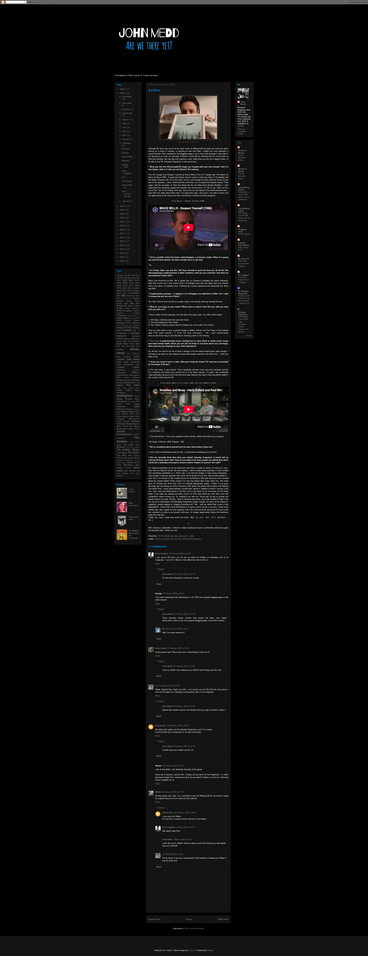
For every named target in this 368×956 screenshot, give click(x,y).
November (127, 103)
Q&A (167, 539)
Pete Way (131, 401)
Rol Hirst (177, 539)
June (124, 127)
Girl (129, 341)
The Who (121, 455)
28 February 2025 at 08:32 (178, 726)
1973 (131, 283)
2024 (122, 206)
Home (189, 919)
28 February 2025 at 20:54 (185, 813)
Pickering (121, 406)
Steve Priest (134, 429)
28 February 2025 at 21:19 (177, 629)
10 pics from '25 (131, 278)
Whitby (130, 462)
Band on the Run (124, 298)
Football (126, 330)
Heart (125, 343)
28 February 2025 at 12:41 (184, 666)
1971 (119, 283)
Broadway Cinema (131, 311)
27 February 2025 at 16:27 (173, 593)
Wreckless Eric (131, 465)
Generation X (123, 333)
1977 (131, 285)
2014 (122, 245)
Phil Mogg (133, 404)
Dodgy (120, 327)
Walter (158, 792)
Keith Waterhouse (125, 365)
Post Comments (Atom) (194, 928)
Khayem (125, 160)
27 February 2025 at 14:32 (180, 554)
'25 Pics (135, 275)
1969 (130, 280)
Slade (129, 424)
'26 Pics (120, 278)
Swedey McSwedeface (192, 539)
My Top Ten (244, 259)
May (124, 131)
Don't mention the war (126, 193)
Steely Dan (128, 426)
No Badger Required (243, 292)
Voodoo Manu (244, 234)
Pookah (125, 153)
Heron (132, 344)
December (127, 96)
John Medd (167, 574)
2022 (122, 214)
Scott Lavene (123, 421)
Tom (130, 455)
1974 (137, 283)
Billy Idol (134, 303)
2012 (122, 253)
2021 (122, 218)
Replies (161, 569)
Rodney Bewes (128, 417)
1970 (137, 280)
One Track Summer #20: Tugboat (243, 263)
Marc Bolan (123, 378)
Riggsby (124, 411)
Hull (137, 343)
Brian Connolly (132, 308)
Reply (157, 564)
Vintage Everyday (242, 313)
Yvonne (128, 468)
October (126, 109)
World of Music (242, 151)
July (124, 123)
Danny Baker (123, 318)
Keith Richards (131, 362)
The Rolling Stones (128, 449)
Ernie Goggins (161, 554)
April (124, 135)
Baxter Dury (122, 303)
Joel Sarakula (124, 357)
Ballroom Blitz (133, 296)
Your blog (154, 341)
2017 (122, 233)
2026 (122, 89)
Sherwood (121, 424)
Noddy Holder (124, 390)
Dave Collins (134, 318)
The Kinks (128, 445)
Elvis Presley (133, 327)
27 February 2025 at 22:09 (168, 686)
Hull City (121, 346)
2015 (122, 241)
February (126, 143)
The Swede (127, 181)
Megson (136, 378)
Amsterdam (134, 293)
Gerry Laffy (122, 341)
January (126, 201)
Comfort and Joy (133, 315)
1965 (119, 280)
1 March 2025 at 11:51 (182, 839)
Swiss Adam (160, 648)
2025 (122, 93)
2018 (122, 229)
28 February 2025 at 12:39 (184, 614)
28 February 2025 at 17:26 (173, 792)
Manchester (122, 375)
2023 (122, 210)
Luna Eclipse (132, 490)
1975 (119, 285)
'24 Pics (127, 275)
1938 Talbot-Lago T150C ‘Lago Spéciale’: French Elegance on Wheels (243, 324)
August (125, 119)
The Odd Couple (132, 447)
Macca (135, 372)
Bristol (119, 310)
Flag (119, 330)
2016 (122, 237)
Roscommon (134, 419)
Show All (248, 336)
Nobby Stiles (134, 388)
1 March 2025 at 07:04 (185, 827)
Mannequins (134, 375)
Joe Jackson (133, 354)
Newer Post (154, 919)
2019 (122, 225)
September (127, 113)
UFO (119, 458)
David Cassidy (124, 320)
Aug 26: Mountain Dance (242, 157)
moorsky (192, 950)
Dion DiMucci (134, 325)
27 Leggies (243, 275)
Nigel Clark (121, 388)
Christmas (121, 315)
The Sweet (133, 452)
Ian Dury (130, 346)
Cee (123, 177)
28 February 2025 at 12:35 (184, 574)
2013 (122, 249)
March (125, 139)
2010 (122, 261)
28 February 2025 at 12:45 (184, 746)
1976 (125, 285)
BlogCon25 (159, 539)
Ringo (131, 411)
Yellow (119, 468)
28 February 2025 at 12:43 (184, 706)
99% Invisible (133, 288)
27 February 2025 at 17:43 (178, 648)
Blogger (210, 950)
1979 (119, 288)
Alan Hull (126, 291)
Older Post (222, 919)
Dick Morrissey (122, 325)
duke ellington (130, 471)
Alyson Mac (127, 157)
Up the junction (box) (130, 458)
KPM (119, 362)
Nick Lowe (132, 385)
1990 (124, 288)
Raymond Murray (125, 409)
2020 (122, 222)
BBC (123, 295)
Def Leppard (133, 323)
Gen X (136, 330)
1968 (124, 280)
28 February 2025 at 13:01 (173, 766)
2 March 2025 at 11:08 (173, 854)
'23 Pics (120, 275)
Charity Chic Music (243, 244)
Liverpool (121, 370)
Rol (171, 539)
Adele (119, 290)
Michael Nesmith (124, 380)
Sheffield (135, 421)
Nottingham (125, 395)
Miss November (133, 504)
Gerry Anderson (131, 338)
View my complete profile (241, 131)
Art (118, 295)
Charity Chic (160, 726)
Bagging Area (242, 230)
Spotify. (240, 126)
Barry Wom (133, 301)
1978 (137, 285)
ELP (125, 327)
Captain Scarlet (128, 313)
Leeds (136, 367)
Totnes (136, 455)
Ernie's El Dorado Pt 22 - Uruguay (243, 279)
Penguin (129, 399)
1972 (125, 283)
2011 (122, 257)
